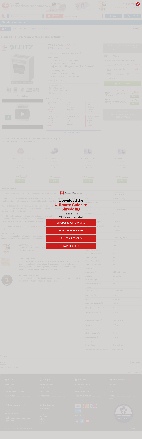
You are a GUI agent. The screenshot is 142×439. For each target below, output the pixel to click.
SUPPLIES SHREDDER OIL (71, 238)
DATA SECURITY (71, 246)
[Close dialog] (138, 4)
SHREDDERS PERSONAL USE (71, 223)
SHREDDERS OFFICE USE (71, 230)
